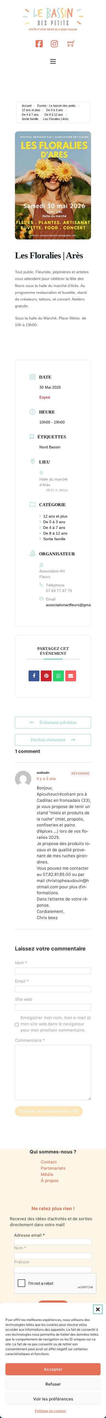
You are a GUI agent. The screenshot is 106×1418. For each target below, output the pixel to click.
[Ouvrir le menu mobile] (53, 61)
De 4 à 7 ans (30, 114)
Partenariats (53, 1168)
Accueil (26, 105)
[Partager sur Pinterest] (46, 675)
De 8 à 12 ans (54, 114)
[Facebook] (39, 43)
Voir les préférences (53, 1399)
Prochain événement (48, 740)
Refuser (53, 1384)
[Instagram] (54, 43)
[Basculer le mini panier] (71, 43)
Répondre (80, 773)
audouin (43, 772)
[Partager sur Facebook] (34, 675)
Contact (49, 1162)
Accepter (53, 1369)
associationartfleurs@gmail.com (73, 605)
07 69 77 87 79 (59, 591)
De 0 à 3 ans (54, 110)
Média (47, 1174)
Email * (22, 981)
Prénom (21, 1261)
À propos (49, 1180)
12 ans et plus (31, 110)
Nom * (21, 962)
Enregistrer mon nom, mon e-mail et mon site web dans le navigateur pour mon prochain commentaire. (56, 1024)
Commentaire (30, 1040)
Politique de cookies (50, 1411)
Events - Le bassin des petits (56, 105)
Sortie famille (30, 119)
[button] (98, 1309)
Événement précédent (57, 722)
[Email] (70, 675)
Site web (23, 999)
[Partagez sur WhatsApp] (58, 675)
